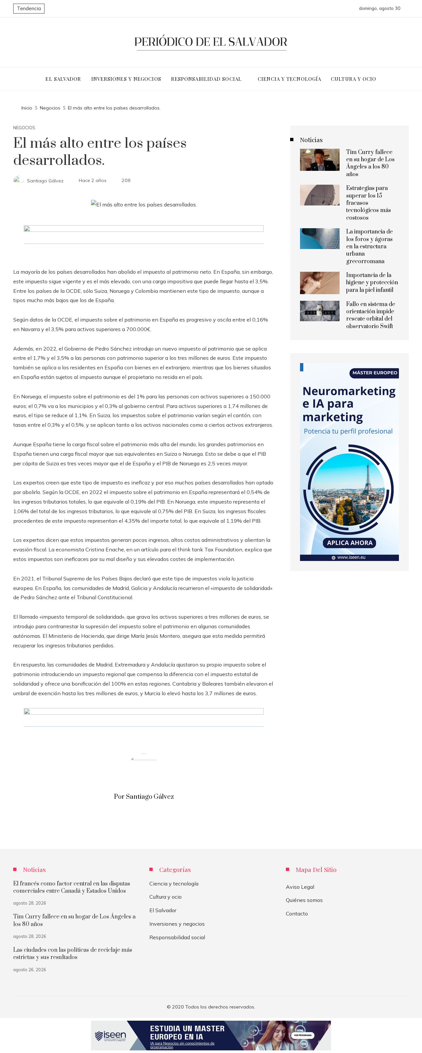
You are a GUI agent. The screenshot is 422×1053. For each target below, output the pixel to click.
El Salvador (162, 910)
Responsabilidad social (177, 937)
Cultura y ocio (165, 896)
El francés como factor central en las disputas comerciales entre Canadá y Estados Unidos (71, 887)
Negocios (24, 128)
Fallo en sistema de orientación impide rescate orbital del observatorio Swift (370, 315)
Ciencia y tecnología (173, 883)
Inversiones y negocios (177, 923)
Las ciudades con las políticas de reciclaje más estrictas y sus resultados (72, 953)
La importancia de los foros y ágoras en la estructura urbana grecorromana (369, 246)
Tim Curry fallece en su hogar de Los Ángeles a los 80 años (370, 163)
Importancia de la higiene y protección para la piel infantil (372, 283)
